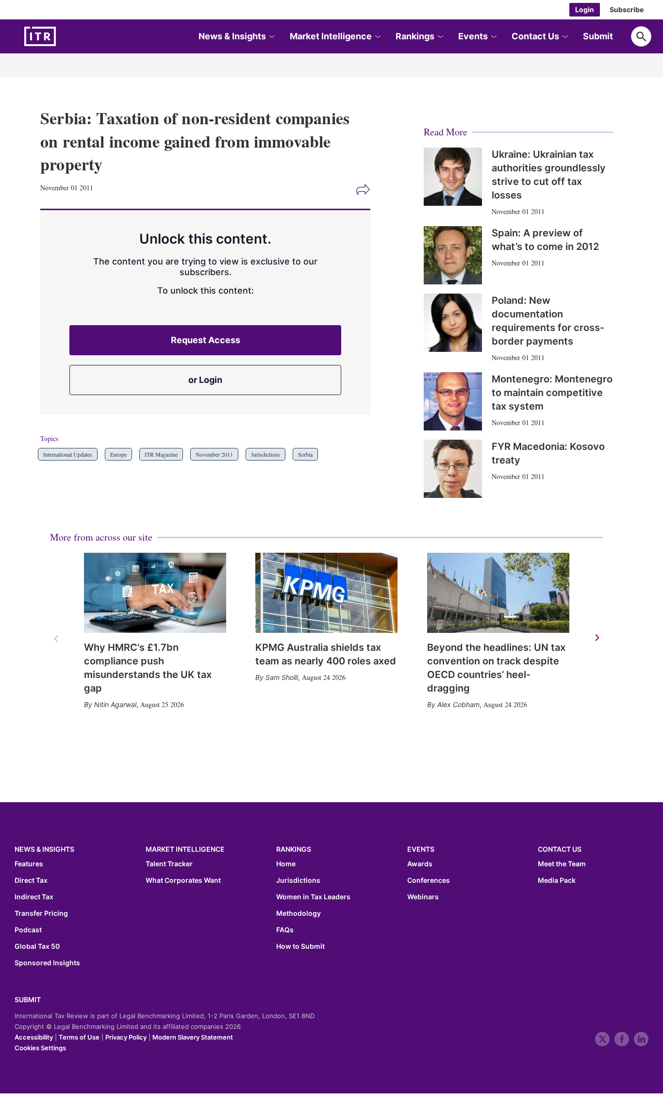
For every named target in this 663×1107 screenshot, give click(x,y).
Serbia (305, 454)
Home (286, 863)
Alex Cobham (458, 704)
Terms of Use (79, 1037)
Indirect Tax (34, 896)
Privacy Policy (126, 1037)
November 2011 (214, 454)
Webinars (423, 896)
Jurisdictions (265, 454)
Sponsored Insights (47, 962)
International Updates (67, 454)
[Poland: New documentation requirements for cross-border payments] (453, 323)
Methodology (298, 913)
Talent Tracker (169, 863)
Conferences (428, 880)
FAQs (285, 929)
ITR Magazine (161, 454)
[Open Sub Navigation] (271, 36)
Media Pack (557, 880)
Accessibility (34, 1037)
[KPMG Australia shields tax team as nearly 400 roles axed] (326, 593)
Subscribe (627, 9)
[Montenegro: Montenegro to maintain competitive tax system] (453, 401)
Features (29, 863)
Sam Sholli (281, 677)
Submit (598, 36)
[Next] (596, 638)
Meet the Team (562, 863)
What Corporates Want (183, 880)
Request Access (205, 340)
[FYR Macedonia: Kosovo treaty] (453, 469)
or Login (205, 380)
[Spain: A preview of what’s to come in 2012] (453, 255)
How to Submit (300, 946)
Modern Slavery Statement (192, 1037)
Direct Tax (31, 880)
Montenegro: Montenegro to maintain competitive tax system (552, 392)
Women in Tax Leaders (313, 896)
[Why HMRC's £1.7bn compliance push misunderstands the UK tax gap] (155, 593)
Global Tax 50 (37, 946)
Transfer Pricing (41, 913)
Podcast (28, 929)
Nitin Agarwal (115, 704)
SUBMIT (28, 999)
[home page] (63, 36)
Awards (419, 863)
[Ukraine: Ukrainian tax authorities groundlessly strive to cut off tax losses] (453, 177)
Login (584, 9)
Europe (118, 454)
